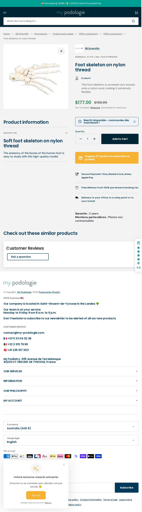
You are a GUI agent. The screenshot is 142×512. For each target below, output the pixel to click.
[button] (5, 13)
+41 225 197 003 (18, 353)
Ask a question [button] (21, 260)
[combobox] (68, 21)
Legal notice (123, 503)
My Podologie (24, 295)
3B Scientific (22, 33)
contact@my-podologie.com (23, 336)
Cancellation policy (68, 508)
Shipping (93, 107)
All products (40, 33)
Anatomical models (63, 33)
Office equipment (88, 33)
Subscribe (121, 491)
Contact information (88, 503)
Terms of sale (108, 503)
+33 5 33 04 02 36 (19, 342)
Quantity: (77, 131)
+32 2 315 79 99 (17, 348)
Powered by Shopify (49, 295)
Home (6, 33)
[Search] (128, 21)
